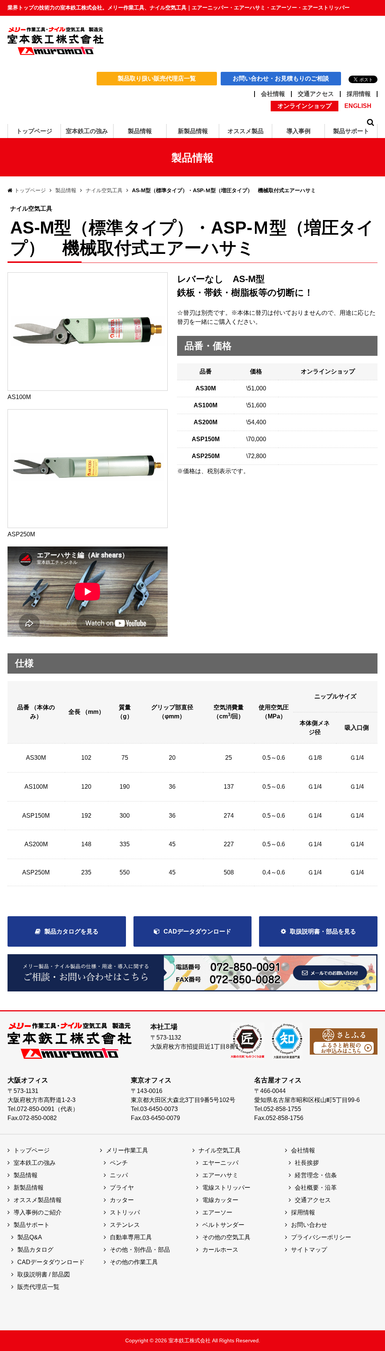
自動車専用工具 (131, 1237)
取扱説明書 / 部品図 (43, 1274)
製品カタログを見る (71, 931)
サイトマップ (309, 1249)
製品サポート (32, 1225)
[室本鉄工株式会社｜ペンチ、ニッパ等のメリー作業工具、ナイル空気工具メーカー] (56, 40)
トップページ (30, 190)
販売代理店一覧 (38, 1287)
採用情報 (359, 94)
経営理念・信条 (316, 1175)
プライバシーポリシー (321, 1237)
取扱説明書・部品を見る (323, 931)
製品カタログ (35, 1249)
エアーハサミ (220, 1175)
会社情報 (273, 94)
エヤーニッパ (220, 1163)
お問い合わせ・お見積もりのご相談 (281, 78)
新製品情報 (29, 1187)
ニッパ (119, 1175)
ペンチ (119, 1163)
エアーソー (217, 1212)
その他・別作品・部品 (140, 1249)
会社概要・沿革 (316, 1187)
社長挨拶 (307, 1163)
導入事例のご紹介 (38, 1212)
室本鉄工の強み (35, 1163)
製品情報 (65, 190)
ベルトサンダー (223, 1225)
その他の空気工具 (226, 1237)
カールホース (220, 1249)
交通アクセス (316, 94)
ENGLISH (357, 106)
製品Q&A (29, 1237)
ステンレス (125, 1225)
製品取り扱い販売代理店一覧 (157, 78)
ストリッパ (125, 1212)
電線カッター (220, 1200)
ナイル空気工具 (104, 190)
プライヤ (122, 1187)
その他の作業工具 (134, 1262)
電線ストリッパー (226, 1187)
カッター (122, 1200)
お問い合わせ (309, 1225)
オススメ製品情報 (38, 1200)
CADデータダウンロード (197, 931)
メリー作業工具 (127, 1150)
